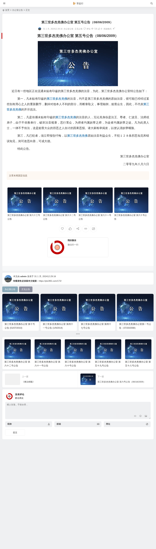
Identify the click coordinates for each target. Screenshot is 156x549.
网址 (108, 424)
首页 (7, 10)
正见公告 (79, 29)
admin (23, 276)
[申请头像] (147, 395)
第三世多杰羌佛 (57, 98)
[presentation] (133, 344)
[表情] (140, 416)
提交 (15, 432)
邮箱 (59, 424)
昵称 (9, 424)
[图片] (145, 416)
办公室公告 (17, 10)
